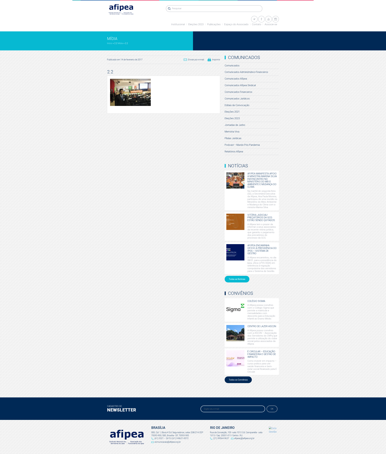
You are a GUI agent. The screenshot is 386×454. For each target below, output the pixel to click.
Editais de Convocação (237, 105)
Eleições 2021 (232, 111)
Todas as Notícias (237, 279)
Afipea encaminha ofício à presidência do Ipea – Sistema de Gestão (262, 249)
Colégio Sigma (256, 301)
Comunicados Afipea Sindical (240, 85)
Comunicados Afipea (236, 78)
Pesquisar (177, 8)
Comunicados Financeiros (238, 92)
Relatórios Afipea (234, 151)
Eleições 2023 (196, 24)
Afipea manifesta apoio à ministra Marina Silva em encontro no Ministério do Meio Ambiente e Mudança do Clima (262, 180)
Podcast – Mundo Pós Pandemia (242, 144)
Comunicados (232, 65)
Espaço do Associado (236, 24)
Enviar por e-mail (196, 59)
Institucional (178, 24)
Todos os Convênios (238, 380)
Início (109, 43)
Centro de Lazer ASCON (261, 326)
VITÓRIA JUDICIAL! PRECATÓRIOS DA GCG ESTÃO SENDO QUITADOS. (261, 217)
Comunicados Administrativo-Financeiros (246, 72)
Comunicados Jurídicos (237, 98)
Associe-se (271, 24)
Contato (256, 24)
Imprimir (216, 59)
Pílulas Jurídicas (233, 138)
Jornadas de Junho (235, 125)
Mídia (120, 43)
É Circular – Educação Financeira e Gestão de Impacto (261, 354)
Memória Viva (232, 131)
